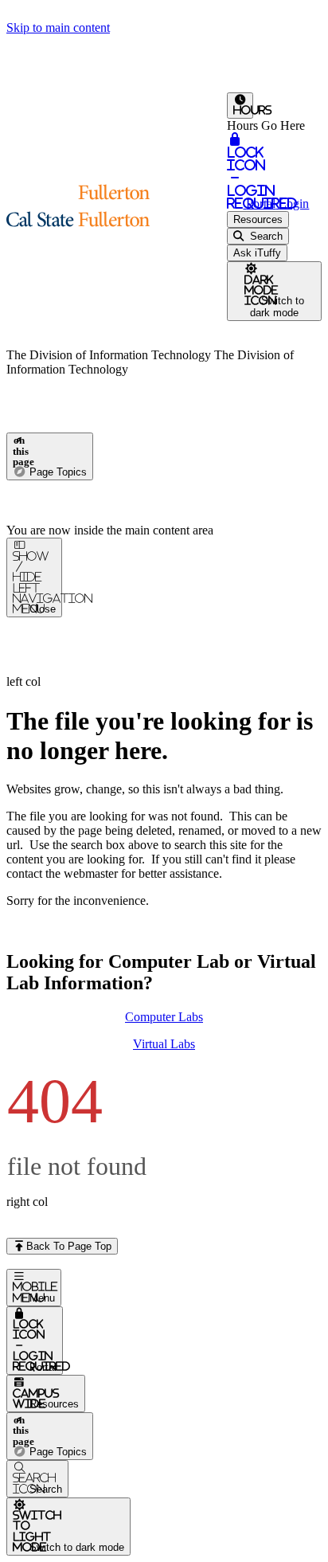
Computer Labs (164, 1017)
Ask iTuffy (257, 253)
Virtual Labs (164, 1044)
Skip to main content (58, 27)
